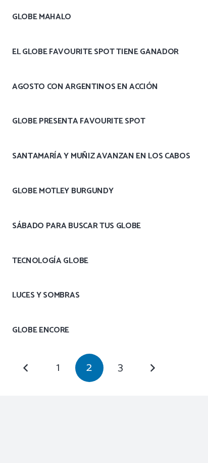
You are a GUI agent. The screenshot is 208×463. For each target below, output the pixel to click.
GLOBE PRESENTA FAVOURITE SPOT (78, 121)
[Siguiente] (152, 368)
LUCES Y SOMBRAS (45, 295)
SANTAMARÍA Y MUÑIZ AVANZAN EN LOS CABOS (101, 156)
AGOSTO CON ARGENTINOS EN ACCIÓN (85, 87)
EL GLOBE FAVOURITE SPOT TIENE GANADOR (95, 52)
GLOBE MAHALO (41, 17)
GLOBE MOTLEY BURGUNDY (62, 191)
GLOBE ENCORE (40, 330)
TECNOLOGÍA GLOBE (50, 261)
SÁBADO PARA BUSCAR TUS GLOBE (76, 226)
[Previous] (26, 368)
